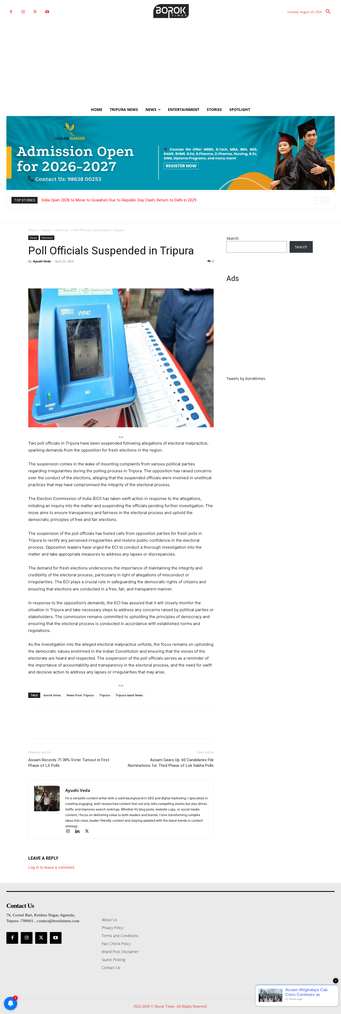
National (62, 230)
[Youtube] (47, 11)
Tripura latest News (129, 695)
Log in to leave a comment (51, 867)
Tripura (104, 695)
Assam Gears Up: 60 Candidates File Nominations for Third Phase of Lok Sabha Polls (171, 763)
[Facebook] (11, 11)
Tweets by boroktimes (245, 378)
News (46, 230)
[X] (35, 11)
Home (32, 230)
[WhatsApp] (70, 273)
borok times (52, 695)
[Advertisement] (170, 63)
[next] (326, 200)
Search (232, 238)
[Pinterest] (58, 273)
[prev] (317, 200)
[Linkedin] (79, 832)
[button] (328, 11)
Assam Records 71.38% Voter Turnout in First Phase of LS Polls (68, 763)
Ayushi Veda (42, 261)
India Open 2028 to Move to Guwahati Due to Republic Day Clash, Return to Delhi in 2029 (119, 200)
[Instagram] (23, 11)
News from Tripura (80, 695)
